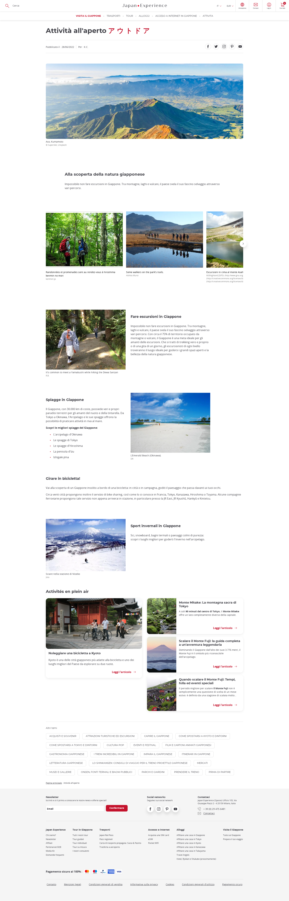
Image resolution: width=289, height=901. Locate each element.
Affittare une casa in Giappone (191, 835)
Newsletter (51, 839)
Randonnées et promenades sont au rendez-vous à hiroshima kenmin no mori (80, 275)
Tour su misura (80, 847)
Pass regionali (106, 839)
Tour (129, 16)
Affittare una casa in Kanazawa (191, 847)
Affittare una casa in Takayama (191, 851)
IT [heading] (218, 6)
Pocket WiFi (153, 843)
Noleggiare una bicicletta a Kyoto (75, 653)
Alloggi (144, 16)
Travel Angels (183, 855)
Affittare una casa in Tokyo (189, 839)
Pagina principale (54, 783)
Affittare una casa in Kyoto (189, 843)
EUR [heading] (229, 6)
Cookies (170, 884)
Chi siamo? (51, 835)
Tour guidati (78, 839)
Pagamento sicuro (232, 884)
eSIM (150, 839)
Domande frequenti (55, 855)
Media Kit (50, 851)
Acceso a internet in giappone (176, 16)
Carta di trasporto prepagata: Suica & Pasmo (120, 843)
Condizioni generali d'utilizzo (198, 884)
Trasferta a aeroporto (110, 847)
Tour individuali (80, 843)
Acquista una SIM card (158, 835)
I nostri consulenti (81, 851)
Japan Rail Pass (106, 835)
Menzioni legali (72, 884)
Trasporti (113, 16)
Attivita (208, 16)
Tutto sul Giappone (232, 835)
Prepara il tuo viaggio (233, 839)
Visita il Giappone (88, 16)
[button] (45, 243)
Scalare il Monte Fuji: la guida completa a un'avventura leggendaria (209, 643)
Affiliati (49, 843)
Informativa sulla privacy (144, 884)
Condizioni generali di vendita (105, 884)
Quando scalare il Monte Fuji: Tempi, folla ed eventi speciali (207, 681)
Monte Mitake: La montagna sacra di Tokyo (207, 604)
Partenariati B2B (53, 847)
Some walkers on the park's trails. (145, 274)
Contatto (51, 884)
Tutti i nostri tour (80, 835)
